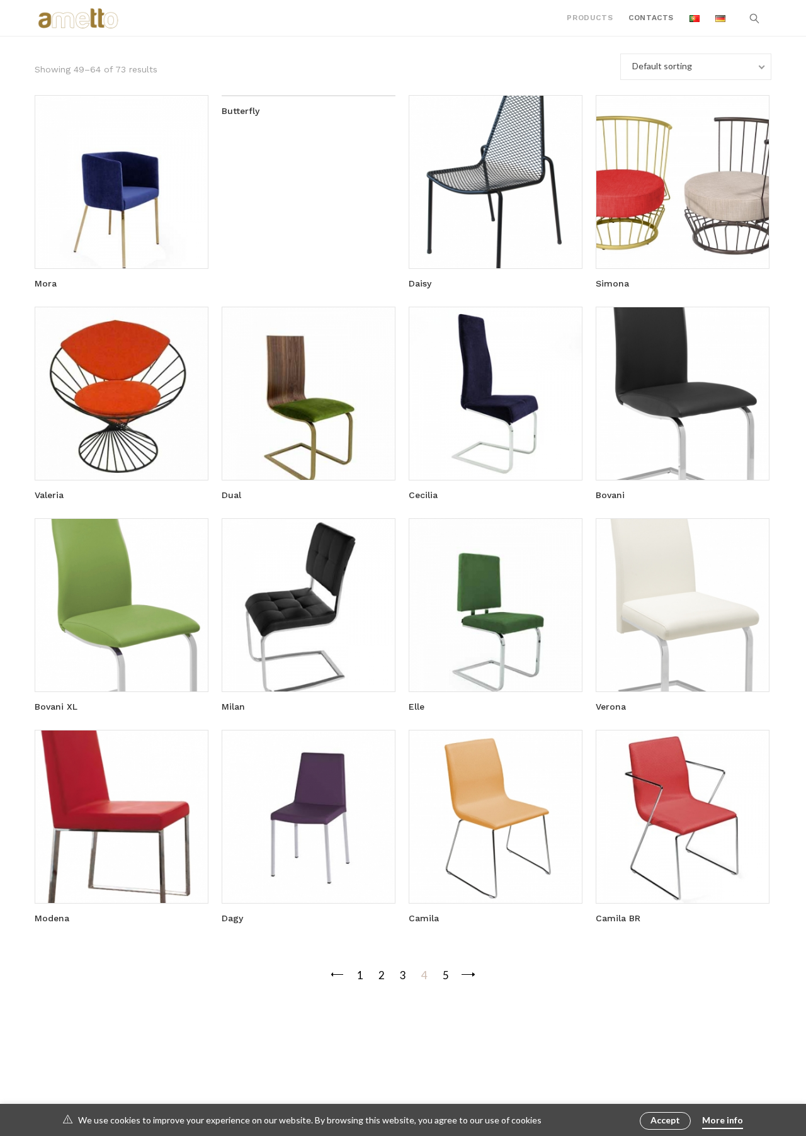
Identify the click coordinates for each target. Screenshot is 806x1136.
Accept (665, 1120)
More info (722, 1120)
